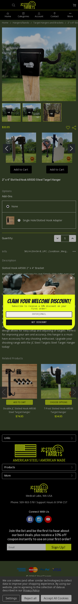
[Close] (71, 278)
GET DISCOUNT (39, 322)
